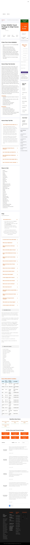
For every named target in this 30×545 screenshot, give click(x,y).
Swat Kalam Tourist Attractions (4, 521)
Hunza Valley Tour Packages (23, 134)
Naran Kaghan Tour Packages (23, 142)
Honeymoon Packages (24, 150)
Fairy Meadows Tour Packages (24, 148)
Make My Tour (11, 524)
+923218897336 (11, 515)
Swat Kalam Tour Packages (23, 139)
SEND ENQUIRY (24, 72)
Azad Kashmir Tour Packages (23, 145)
